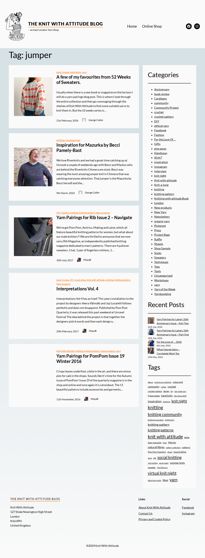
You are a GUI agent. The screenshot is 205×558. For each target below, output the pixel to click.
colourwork (178, 382)
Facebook (160, 130)
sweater (152, 467)
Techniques (161, 262)
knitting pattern (87, 212)
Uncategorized (72, 140)
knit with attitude (165, 436)
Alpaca (150, 382)
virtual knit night (162, 473)
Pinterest (160, 225)
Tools (157, 271)
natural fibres (156, 447)
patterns (186, 447)
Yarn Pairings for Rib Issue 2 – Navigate (94, 217)
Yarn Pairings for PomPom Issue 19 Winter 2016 (90, 358)
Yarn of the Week (164, 289)
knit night (160, 175)
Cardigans (160, 98)
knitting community (165, 414)
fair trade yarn (180, 391)
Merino (172, 442)
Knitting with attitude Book (171, 198)
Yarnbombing (162, 294)
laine (186, 437)
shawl (169, 452)
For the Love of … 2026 (169, 341)
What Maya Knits (154, 480)
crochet (159, 112)
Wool (165, 480)
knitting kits (169, 420)
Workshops (161, 280)
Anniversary (161, 89)
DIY (58, 212)
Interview (160, 171)
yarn (84, 72)
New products (103, 212)
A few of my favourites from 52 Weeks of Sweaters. (93, 79)
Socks (157, 253)
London (159, 203)
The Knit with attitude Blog (65, 23)
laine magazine (154, 442)
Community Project (166, 107)
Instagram (160, 166)
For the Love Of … (165, 139)
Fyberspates (154, 396)
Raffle (158, 239)
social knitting (169, 457)
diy (172, 391)
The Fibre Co (162, 467)
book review (62, 72)
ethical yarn (161, 126)
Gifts (157, 144)
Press (157, 230)
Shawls (158, 244)
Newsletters (162, 216)
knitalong (166, 402)
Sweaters (160, 257)
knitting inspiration (156, 420)
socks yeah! (164, 463)
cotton (163, 387)
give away (160, 148)
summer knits (177, 462)
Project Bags (162, 234)
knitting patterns (161, 430)
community (161, 103)
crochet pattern (164, 116)
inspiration (75, 72)
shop (150, 458)
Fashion (65, 212)
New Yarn (160, 212)
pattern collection (173, 447)
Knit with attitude (96, 280)
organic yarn (162, 221)
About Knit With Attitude (154, 507)
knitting (60, 140)
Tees (157, 266)
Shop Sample (162, 248)
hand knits (167, 395)
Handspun (160, 153)
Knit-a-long (161, 185)
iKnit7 (158, 157)
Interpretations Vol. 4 (77, 288)
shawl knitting (179, 452)
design (166, 391)
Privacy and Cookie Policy (154, 519)
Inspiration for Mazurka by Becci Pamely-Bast (88, 147)
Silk (154, 458)
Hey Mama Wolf (180, 396)
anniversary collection (163, 382)
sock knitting (153, 463)
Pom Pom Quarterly (157, 452)
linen (165, 443)
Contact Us (145, 513)
